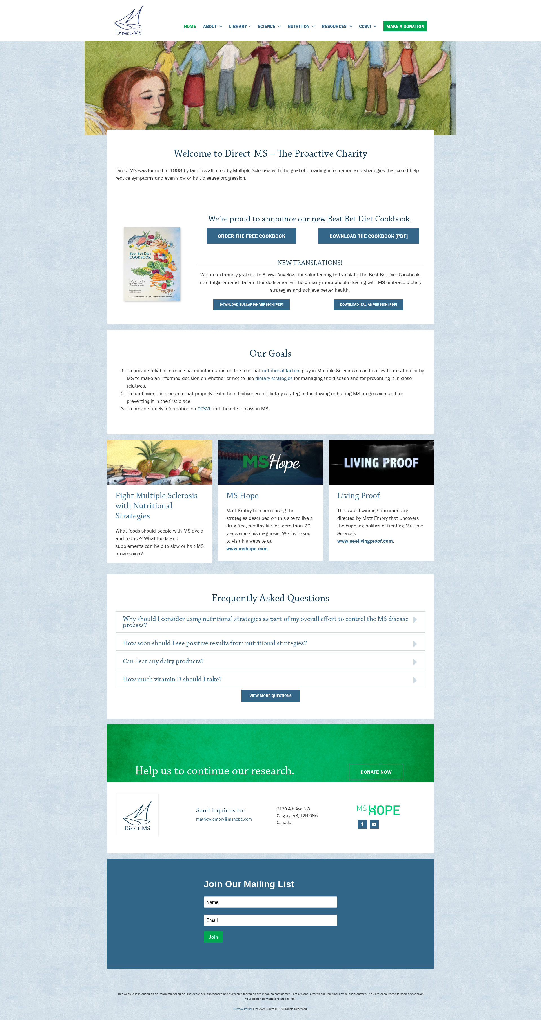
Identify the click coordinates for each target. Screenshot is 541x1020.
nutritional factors (281, 370)
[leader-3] (381, 442)
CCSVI (204, 408)
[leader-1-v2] (159, 442)
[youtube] (374, 824)
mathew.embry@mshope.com (224, 819)
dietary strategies (273, 378)
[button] (270, 622)
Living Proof (358, 496)
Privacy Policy (243, 1009)
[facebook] (362, 824)
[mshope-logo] (378, 807)
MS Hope (242, 496)
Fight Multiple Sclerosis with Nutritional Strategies (157, 506)
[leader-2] (270, 442)
